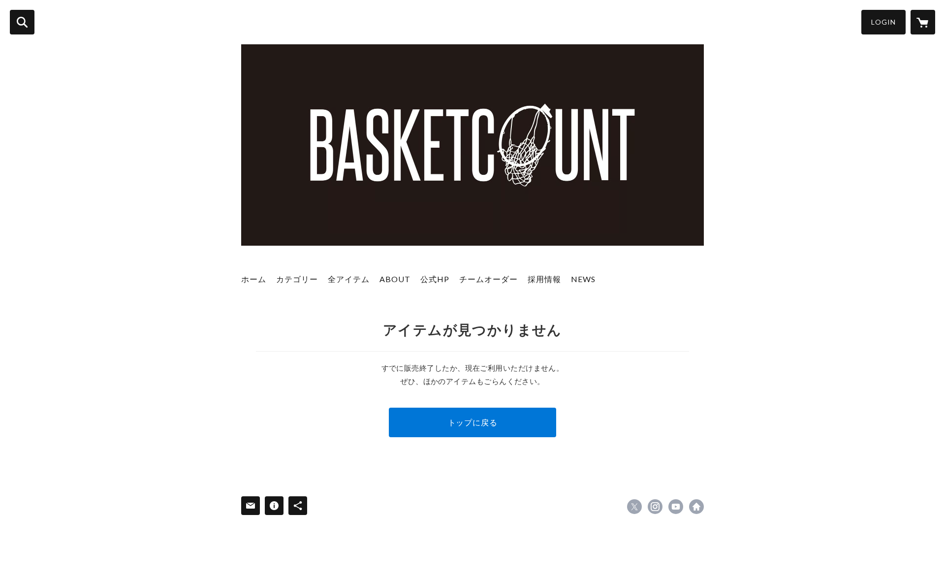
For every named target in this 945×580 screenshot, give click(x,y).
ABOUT (394, 279)
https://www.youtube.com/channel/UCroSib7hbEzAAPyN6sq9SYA (675, 506)
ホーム (253, 279)
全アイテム (349, 279)
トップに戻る (473, 422)
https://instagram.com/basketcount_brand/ (655, 506)
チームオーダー (488, 279)
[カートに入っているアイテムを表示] (923, 22)
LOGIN (883, 22)
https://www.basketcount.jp (696, 506)
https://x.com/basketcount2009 (634, 506)
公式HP (434, 279)
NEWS (583, 279)
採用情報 (544, 279)
